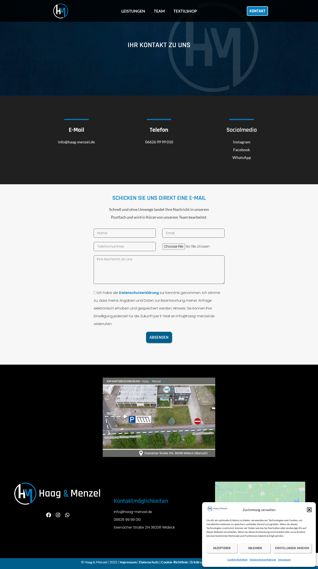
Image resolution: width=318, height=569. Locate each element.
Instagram (241, 141)
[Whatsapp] (67, 515)
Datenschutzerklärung (263, 559)
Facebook (241, 149)
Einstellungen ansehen (292, 548)
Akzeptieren (222, 548)
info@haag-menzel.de (76, 141)
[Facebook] (48, 515)
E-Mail (76, 130)
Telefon (159, 130)
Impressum (284, 559)
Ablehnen (255, 548)
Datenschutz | (150, 562)
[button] (309, 510)
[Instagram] (57, 515)
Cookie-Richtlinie (237, 559)
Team (159, 11)
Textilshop (185, 11)
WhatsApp (241, 157)
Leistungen (133, 11)
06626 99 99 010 (159, 141)
